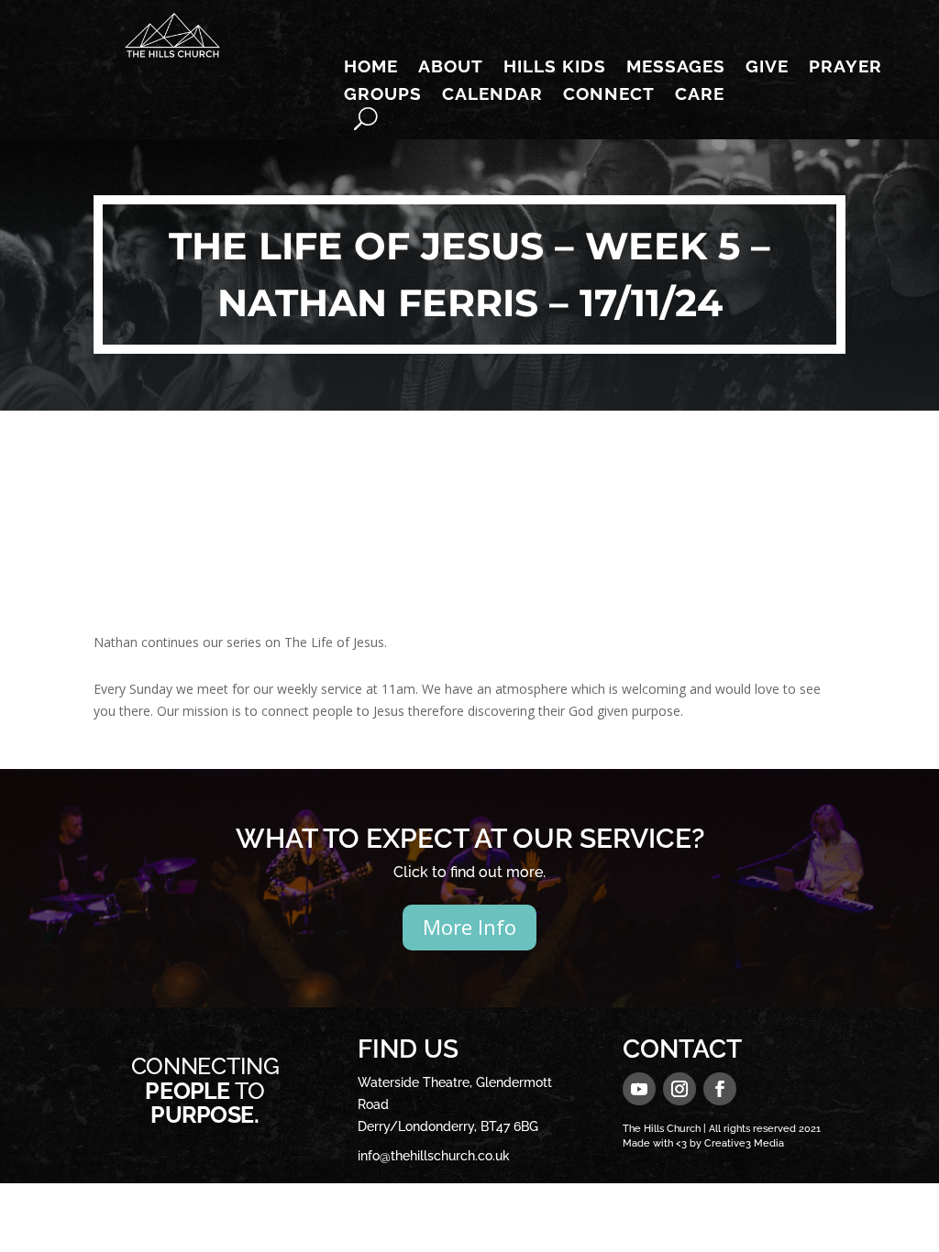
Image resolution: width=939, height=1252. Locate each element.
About (450, 68)
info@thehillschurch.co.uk (434, 1155)
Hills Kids (554, 68)
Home (371, 68)
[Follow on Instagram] (679, 1088)
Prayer (845, 68)
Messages (675, 68)
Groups (383, 95)
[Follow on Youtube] (639, 1088)
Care (699, 95)
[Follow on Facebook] (719, 1088)
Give (767, 68)
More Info (469, 926)
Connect (609, 95)
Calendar (492, 95)
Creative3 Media (744, 1143)
